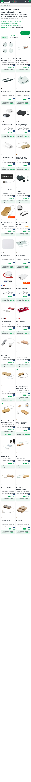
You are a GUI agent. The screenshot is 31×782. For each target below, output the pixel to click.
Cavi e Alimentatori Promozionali (9, 23)
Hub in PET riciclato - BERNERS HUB (6, 455)
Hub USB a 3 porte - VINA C (22, 455)
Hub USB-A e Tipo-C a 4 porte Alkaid (7, 354)
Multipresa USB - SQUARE (23, 92)
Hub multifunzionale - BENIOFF (22, 223)
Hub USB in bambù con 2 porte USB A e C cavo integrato (22, 388)
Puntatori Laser (14, 29)
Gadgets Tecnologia (6, 27)
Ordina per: (12, 35)
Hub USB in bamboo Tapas (6, 223)
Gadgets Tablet (17, 25)
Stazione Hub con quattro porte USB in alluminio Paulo (21, 158)
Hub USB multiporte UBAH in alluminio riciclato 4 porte (21, 60)
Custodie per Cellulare (6, 25)
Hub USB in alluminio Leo (8, 190)
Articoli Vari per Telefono (14, 21)
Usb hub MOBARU (6, 488)
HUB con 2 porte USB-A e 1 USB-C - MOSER (22, 423)
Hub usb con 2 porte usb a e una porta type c (7, 421)
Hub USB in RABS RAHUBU (5, 256)
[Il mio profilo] (25, 1)
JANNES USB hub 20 (6, 124)
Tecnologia (4, 21)
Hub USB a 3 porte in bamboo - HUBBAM (21, 488)
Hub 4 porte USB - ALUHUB (21, 256)
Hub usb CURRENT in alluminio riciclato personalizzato (6, 93)
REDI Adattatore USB (21, 288)
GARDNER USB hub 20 (7, 288)
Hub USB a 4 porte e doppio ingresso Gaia (22, 125)
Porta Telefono (5, 29)
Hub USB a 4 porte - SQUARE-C (21, 190)
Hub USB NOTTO (20, 521)
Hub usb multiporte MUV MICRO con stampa (7, 59)
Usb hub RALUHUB (6, 321)
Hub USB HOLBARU (21, 354)
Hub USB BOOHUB (6, 388)
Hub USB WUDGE (20, 321)
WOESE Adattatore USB (7, 157)
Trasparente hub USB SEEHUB (6, 521)
